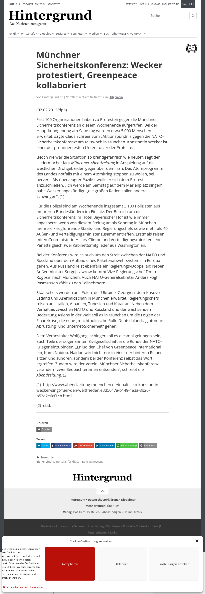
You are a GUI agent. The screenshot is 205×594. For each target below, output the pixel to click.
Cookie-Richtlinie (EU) (150, 526)
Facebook (40, 4)
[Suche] (193, 15)
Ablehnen (122, 564)
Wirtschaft (28, 33)
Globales (45, 33)
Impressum (36, 587)
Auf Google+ (85, 445)
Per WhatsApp (128, 445)
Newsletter (53, 4)
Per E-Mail (150, 445)
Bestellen (93, 512)
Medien (94, 33)
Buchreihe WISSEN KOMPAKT (123, 33)
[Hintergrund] (50, 16)
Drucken (46, 429)
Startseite (131, 4)
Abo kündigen (111, 512)
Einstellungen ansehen (174, 564)
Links (113, 532)
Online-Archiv (133, 512)
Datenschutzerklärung (15, 587)
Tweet (44, 445)
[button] (197, 541)
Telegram (28, 4)
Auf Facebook (62, 445)
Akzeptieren (70, 564)
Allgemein (116, 97)
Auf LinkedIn (106, 445)
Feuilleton (77, 33)
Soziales (61, 33)
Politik (12, 33)
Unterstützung (170, 4)
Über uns (144, 4)
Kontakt (155, 4)
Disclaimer (128, 499)
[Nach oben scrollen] (102, 491)
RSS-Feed (12, 4)
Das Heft (188, 4)
